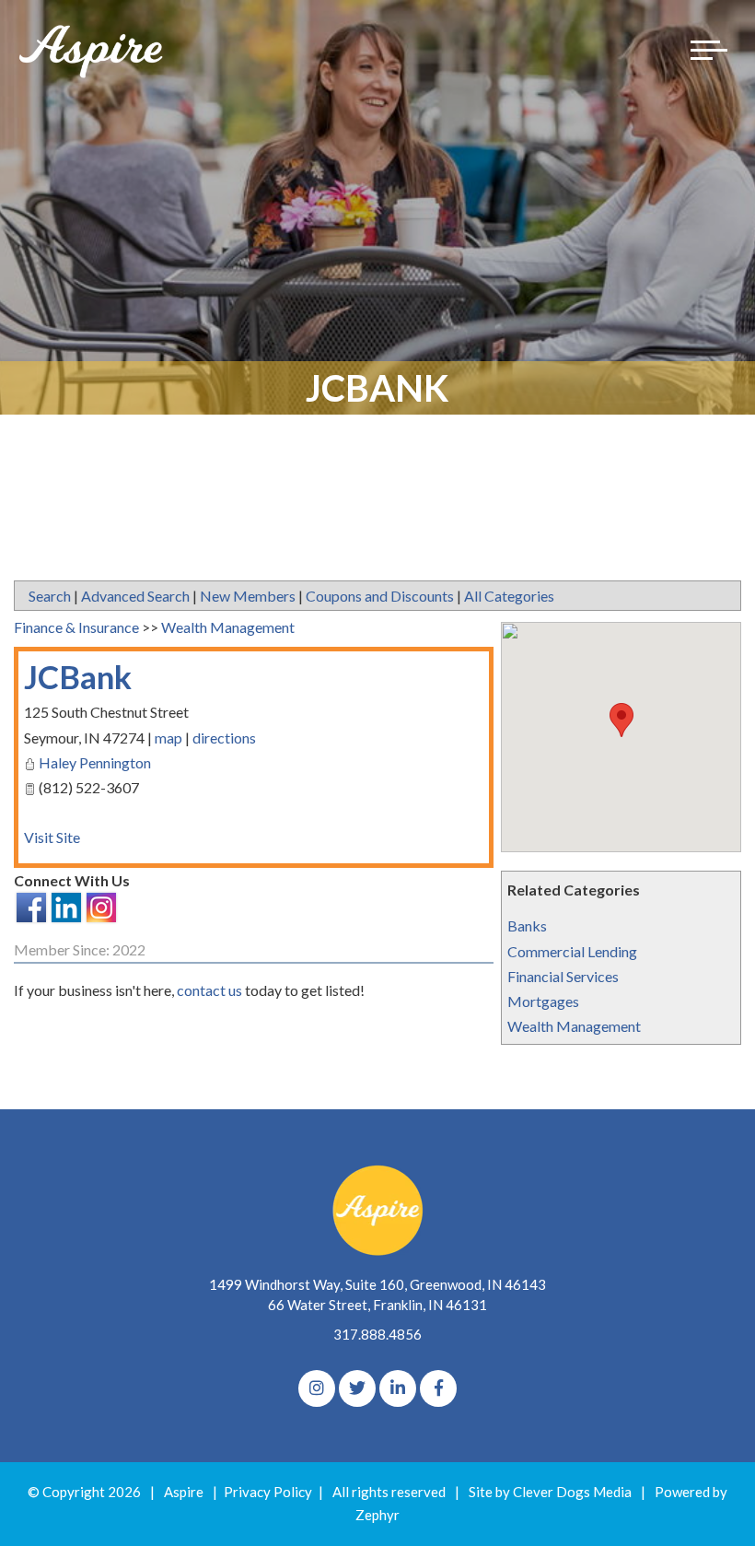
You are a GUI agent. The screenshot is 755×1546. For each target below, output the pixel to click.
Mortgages (543, 1001)
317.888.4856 (377, 1334)
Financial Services (563, 976)
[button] (621, 720)
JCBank (78, 676)
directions (224, 737)
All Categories (509, 595)
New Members (248, 595)
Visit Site (52, 837)
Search (50, 595)
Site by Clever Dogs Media (550, 1491)
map (168, 737)
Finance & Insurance (76, 627)
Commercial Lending (572, 951)
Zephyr (377, 1514)
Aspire (183, 1491)
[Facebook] (438, 1388)
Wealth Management (574, 1026)
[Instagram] (316, 1388)
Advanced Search (135, 595)
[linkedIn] (397, 1388)
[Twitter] (357, 1388)
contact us (209, 990)
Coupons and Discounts (380, 595)
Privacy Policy (268, 1491)
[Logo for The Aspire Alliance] (92, 50)
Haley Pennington (95, 762)
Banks (527, 925)
